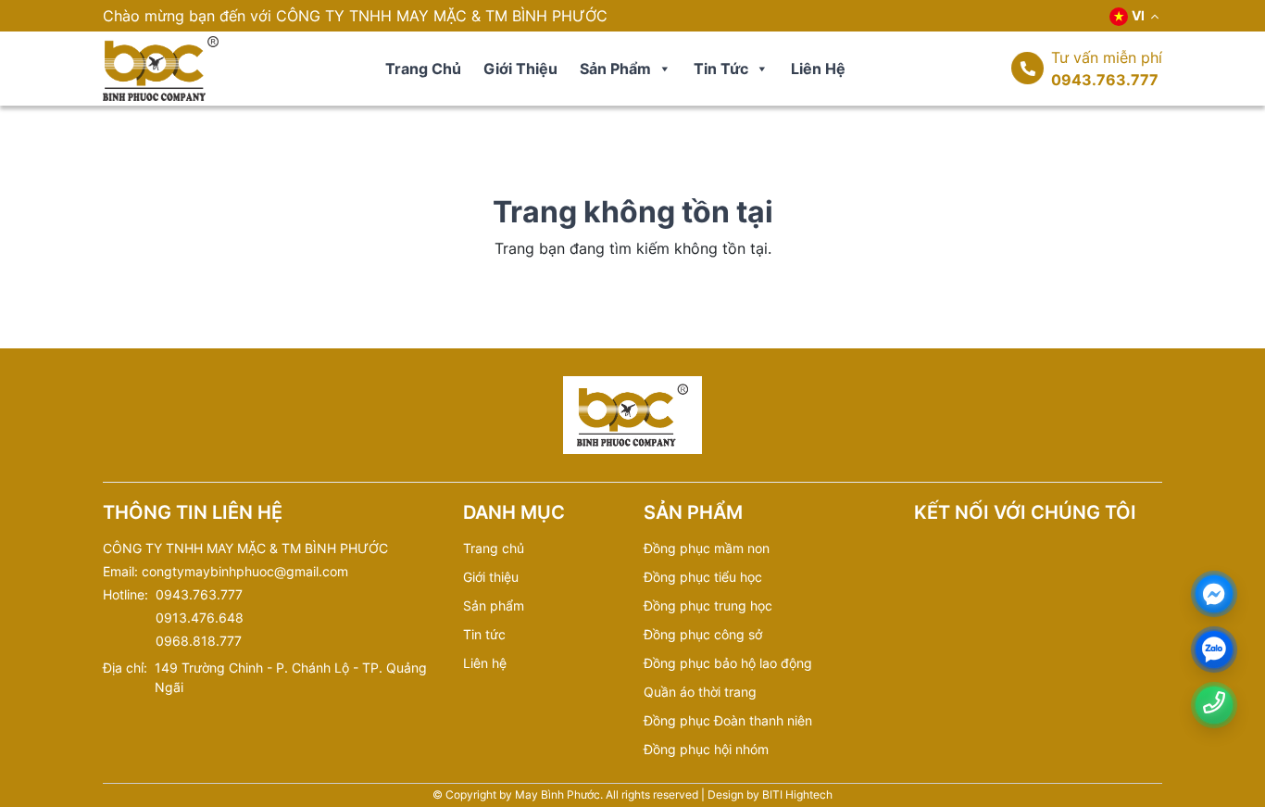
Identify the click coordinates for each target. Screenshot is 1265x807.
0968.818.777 (199, 641)
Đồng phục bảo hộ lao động (728, 663)
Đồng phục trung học (708, 605)
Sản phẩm (615, 68)
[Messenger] (1214, 594)
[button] (664, 68)
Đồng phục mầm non (707, 548)
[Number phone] (1214, 702)
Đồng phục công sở (703, 634)
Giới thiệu (520, 68)
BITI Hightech (797, 794)
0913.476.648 (200, 617)
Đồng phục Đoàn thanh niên (728, 720)
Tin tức (721, 68)
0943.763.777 (1105, 79)
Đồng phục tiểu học (703, 577)
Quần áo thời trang (700, 692)
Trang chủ (423, 68)
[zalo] (1214, 650)
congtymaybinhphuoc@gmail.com (245, 571)
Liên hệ (818, 68)
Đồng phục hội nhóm (706, 749)
